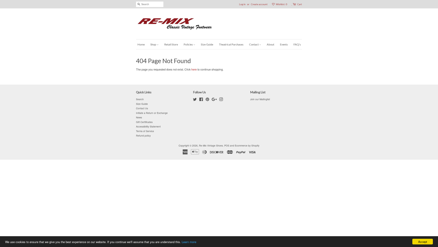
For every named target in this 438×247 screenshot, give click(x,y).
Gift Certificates (144, 122)
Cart (299, 4)
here (194, 69)
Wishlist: (281, 4)
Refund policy (143, 135)
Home (141, 44)
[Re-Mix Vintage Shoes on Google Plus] (214, 100)
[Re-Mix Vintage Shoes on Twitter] (195, 100)
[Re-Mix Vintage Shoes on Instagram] (221, 100)
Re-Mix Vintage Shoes (211, 145)
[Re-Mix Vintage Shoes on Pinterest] (207, 100)
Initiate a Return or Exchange (152, 113)
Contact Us (142, 108)
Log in (242, 4)
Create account (259, 4)
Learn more (189, 242)
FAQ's (297, 44)
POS (226, 145)
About (270, 44)
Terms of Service (145, 131)
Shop (153, 44)
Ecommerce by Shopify (247, 145)
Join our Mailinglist (260, 99)
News (139, 117)
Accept (422, 241)
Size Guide (207, 44)
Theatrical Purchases (231, 44)
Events (284, 44)
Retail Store (171, 44)
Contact (254, 44)
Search (140, 99)
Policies (188, 44)
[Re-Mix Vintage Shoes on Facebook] (201, 100)
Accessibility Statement (148, 126)
